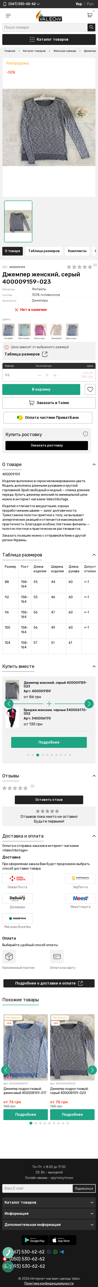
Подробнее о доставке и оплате (45, 983)
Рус (90, 4)
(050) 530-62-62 (27, 1259)
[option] (18, 221)
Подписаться (84, 1188)
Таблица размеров (44, 251)
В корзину (41, 389)
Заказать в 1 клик (53, 403)
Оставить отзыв (49, 800)
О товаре (12, 251)
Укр (79, 4)
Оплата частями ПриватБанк (52, 417)
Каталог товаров (52, 39)
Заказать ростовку (47, 445)
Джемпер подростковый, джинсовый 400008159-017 (24, 1091)
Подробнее (49, 742)
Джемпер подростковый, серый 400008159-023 (69, 1091)
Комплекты (77, 251)
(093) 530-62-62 (27, 1266)
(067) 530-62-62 (27, 1252)
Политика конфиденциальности (49, 1283)
